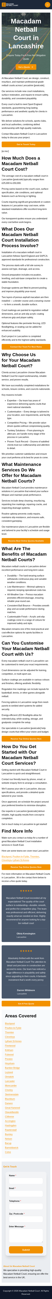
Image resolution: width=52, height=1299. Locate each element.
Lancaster (10, 1081)
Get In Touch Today (26, 144)
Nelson (8, 1139)
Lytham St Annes (21, 860)
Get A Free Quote (26, 1004)
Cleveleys (7, 860)
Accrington (10, 1121)
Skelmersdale (12, 1094)
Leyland (9, 1072)
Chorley (9, 1090)
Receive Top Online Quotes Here (26, 739)
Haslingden (10, 1125)
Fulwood (9, 1054)
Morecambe (11, 1085)
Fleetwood (10, 1046)
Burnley (9, 1134)
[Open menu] (47, 4)
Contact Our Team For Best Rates (26, 347)
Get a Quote (24, 67)
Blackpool (7, 856)
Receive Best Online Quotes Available (26, 541)
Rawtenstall (11, 1130)
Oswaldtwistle (12, 1112)
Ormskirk (9, 1077)
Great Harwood (12, 1108)
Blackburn (10, 1099)
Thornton (34, 856)
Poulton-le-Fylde (21, 856)
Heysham (9, 1063)
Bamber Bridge (12, 1068)
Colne (8, 1152)
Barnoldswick (11, 1147)
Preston (9, 1059)
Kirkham (9, 1050)
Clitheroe (9, 1116)
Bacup (8, 1143)
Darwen (9, 1103)
